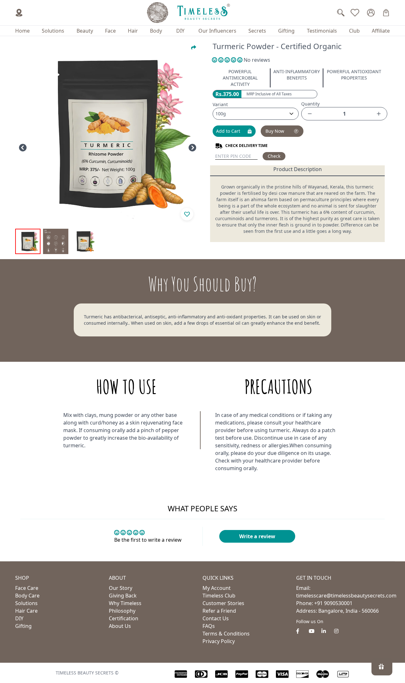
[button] (228, 59)
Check (274, 156)
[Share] (193, 47)
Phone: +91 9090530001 (324, 603)
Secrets (257, 30)
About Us (120, 625)
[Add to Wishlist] (187, 214)
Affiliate (381, 30)
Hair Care (26, 610)
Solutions (53, 30)
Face (110, 30)
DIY (180, 30)
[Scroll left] (22, 147)
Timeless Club (218, 595)
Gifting (286, 30)
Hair (133, 30)
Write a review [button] (257, 536)
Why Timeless (125, 603)
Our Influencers (217, 30)
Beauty (85, 30)
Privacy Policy (218, 641)
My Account (216, 587)
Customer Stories (223, 603)
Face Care (26, 587)
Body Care (27, 595)
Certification (123, 618)
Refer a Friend (219, 610)
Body (156, 30)
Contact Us (215, 618)
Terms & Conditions (226, 633)
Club (354, 30)
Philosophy (122, 610)
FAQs (208, 625)
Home (22, 30)
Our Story (120, 587)
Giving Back (123, 595)
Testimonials (322, 30)
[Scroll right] (192, 147)
